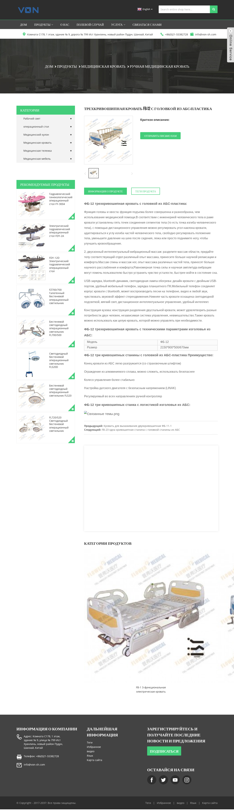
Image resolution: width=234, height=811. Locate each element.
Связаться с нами (147, 24)
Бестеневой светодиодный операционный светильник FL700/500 (59, 328)
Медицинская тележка (37, 150)
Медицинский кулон (36, 134)
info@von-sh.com (34, 764)
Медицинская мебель (37, 158)
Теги (90, 742)
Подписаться (164, 751)
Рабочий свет (31, 118)
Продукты (42, 24)
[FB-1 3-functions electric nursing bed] (151, 616)
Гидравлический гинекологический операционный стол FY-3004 (60, 199)
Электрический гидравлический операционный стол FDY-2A (59, 231)
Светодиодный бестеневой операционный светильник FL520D (59, 360)
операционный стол (36, 126)
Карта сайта (94, 760)
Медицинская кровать (103, 66)
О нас (64, 24)
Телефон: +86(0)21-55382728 (41, 756)
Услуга (117, 24)
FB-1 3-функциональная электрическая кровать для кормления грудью (151, 690)
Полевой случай (90, 24)
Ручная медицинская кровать (159, 66)
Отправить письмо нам (160, 136)
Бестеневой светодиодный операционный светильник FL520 (60, 390)
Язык (90, 755)
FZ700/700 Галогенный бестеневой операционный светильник (59, 296)
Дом (23, 24)
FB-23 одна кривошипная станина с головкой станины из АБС (141, 429)
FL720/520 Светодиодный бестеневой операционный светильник (59, 424)
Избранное (94, 747)
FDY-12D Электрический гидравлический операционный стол (59, 264)
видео (90, 751)
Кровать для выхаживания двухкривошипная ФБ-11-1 (138, 426)
